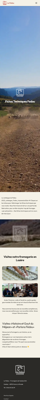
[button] (36, 3)
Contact (6, 399)
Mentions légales (8, 395)
